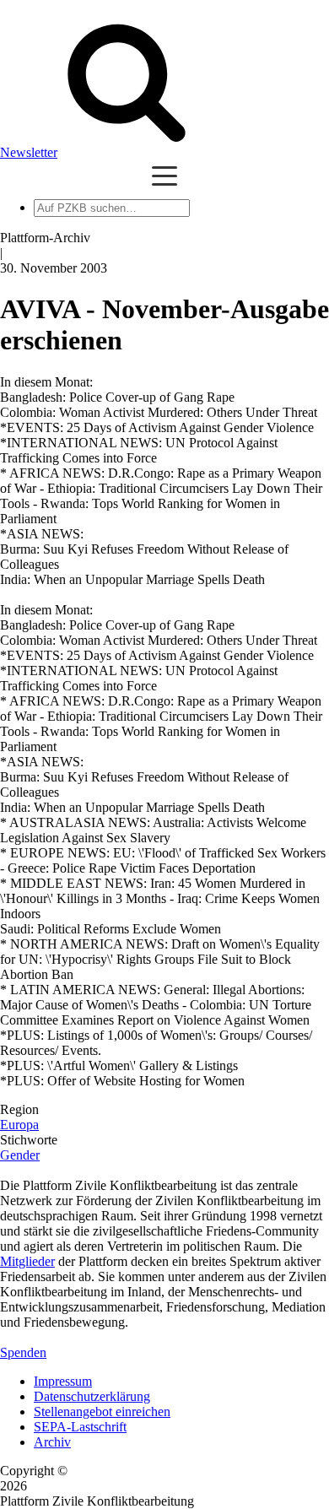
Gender (20, 1155)
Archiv (52, 1442)
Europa (19, 1124)
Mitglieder (27, 1261)
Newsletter (28, 152)
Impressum (63, 1381)
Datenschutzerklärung (92, 1396)
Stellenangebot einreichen (102, 1411)
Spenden (23, 1352)
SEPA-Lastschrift (80, 1427)
